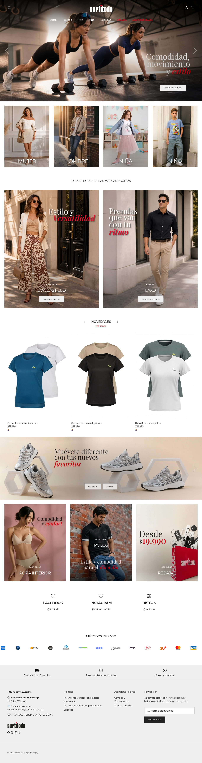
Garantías (68, 709)
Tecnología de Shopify (29, 753)
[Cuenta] (185, 8)
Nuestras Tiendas (123, 705)
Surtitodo (16, 753)
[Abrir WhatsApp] (194, 755)
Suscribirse (155, 720)
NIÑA (80, 20)
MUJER (53, 20)
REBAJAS (121, 20)
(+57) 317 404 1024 (17, 700)
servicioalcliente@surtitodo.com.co (25, 709)
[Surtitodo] (101, 8)
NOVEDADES (101, 321)
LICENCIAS (105, 20)
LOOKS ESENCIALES (142, 20)
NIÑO (91, 20)
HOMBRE (67, 20)
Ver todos (101, 326)
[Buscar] (9, 8)
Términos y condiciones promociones (83, 705)
